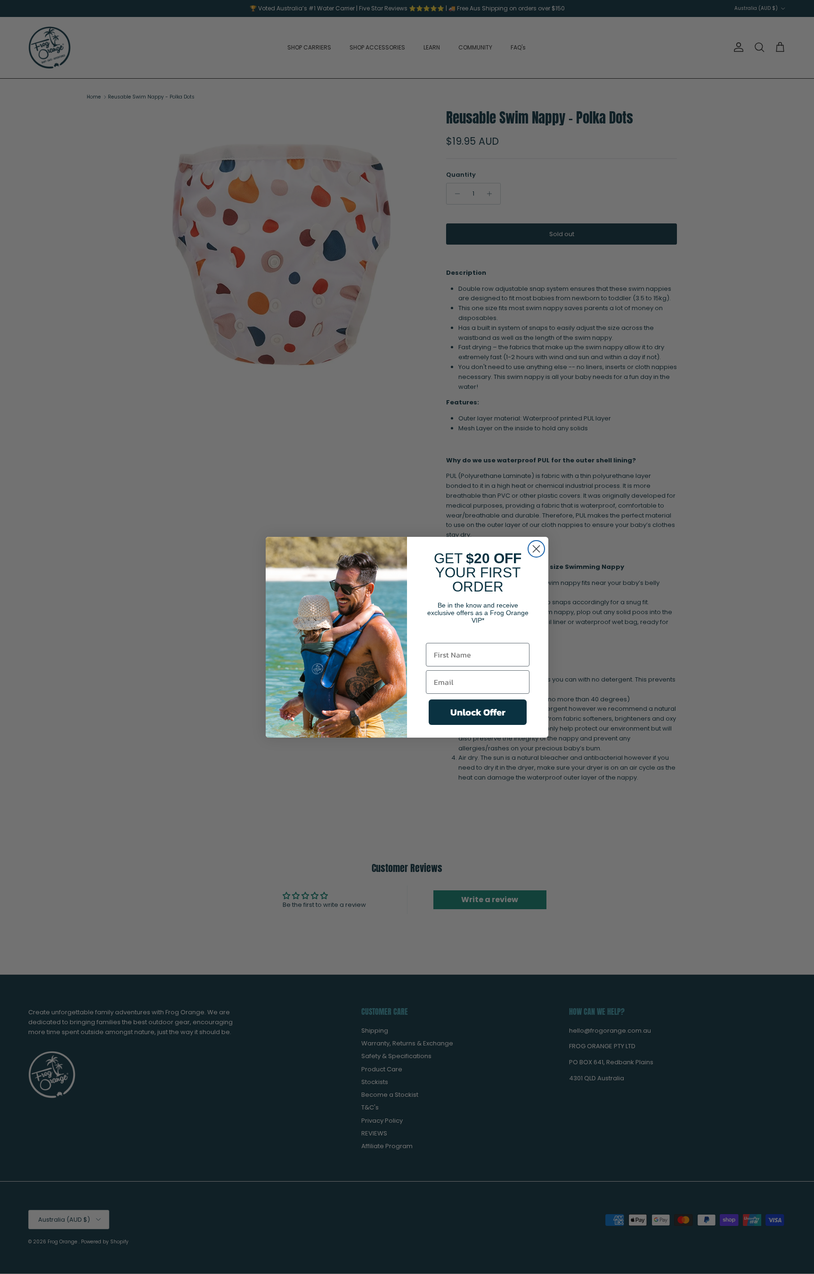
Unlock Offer (477, 712)
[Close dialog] (536, 549)
